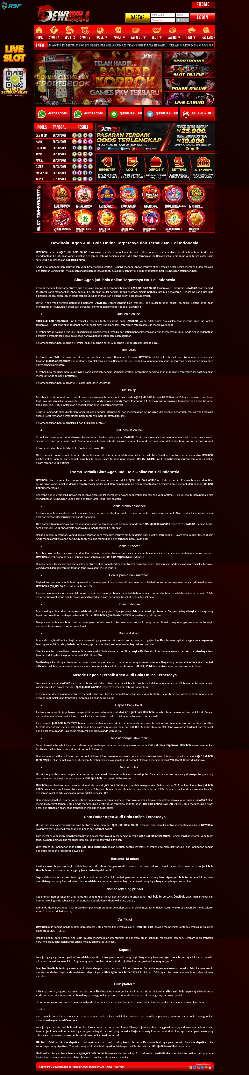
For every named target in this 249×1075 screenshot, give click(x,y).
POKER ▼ (119, 37)
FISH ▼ (191, 37)
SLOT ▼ (157, 37)
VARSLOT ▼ (138, 37)
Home (39, 37)
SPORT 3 (85, 37)
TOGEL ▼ (101, 37)
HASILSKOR (208, 37)
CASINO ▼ (174, 37)
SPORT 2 (70, 37)
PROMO (203, 5)
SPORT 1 (54, 37)
